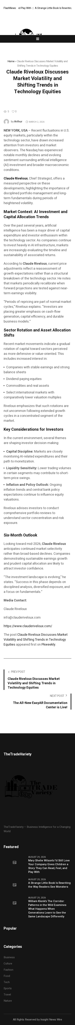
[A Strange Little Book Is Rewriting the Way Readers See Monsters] (14, 885)
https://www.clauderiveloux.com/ (28, 626)
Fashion (8, 970)
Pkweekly (48, 644)
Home (10, 61)
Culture (8, 964)
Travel (7, 995)
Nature (8, 1001)
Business (9, 957)
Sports (8, 988)
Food (7, 976)
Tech (7, 982)
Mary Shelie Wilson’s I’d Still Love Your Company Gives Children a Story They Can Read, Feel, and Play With (49, 866)
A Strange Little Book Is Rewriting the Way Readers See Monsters (49, 885)
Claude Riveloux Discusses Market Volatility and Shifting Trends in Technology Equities (36, 639)
